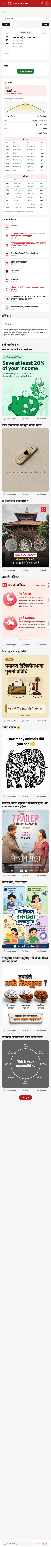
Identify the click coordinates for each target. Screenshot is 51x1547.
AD (13, 24)
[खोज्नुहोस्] (42, 3)
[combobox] (25, 324)
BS (6, 24)
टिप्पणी (27, 419)
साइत (7, 54)
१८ (47, 1543)
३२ (38, 1543)
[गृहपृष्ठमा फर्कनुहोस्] (4, 13)
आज (45, 24)
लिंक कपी (43, 419)
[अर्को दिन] (44, 33)
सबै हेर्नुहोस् (25, 1098)
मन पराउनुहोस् (11, 419)
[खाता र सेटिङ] (47, 3)
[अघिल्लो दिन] (6, 33)
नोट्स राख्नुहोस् (27, 71)
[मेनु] (4, 3)
